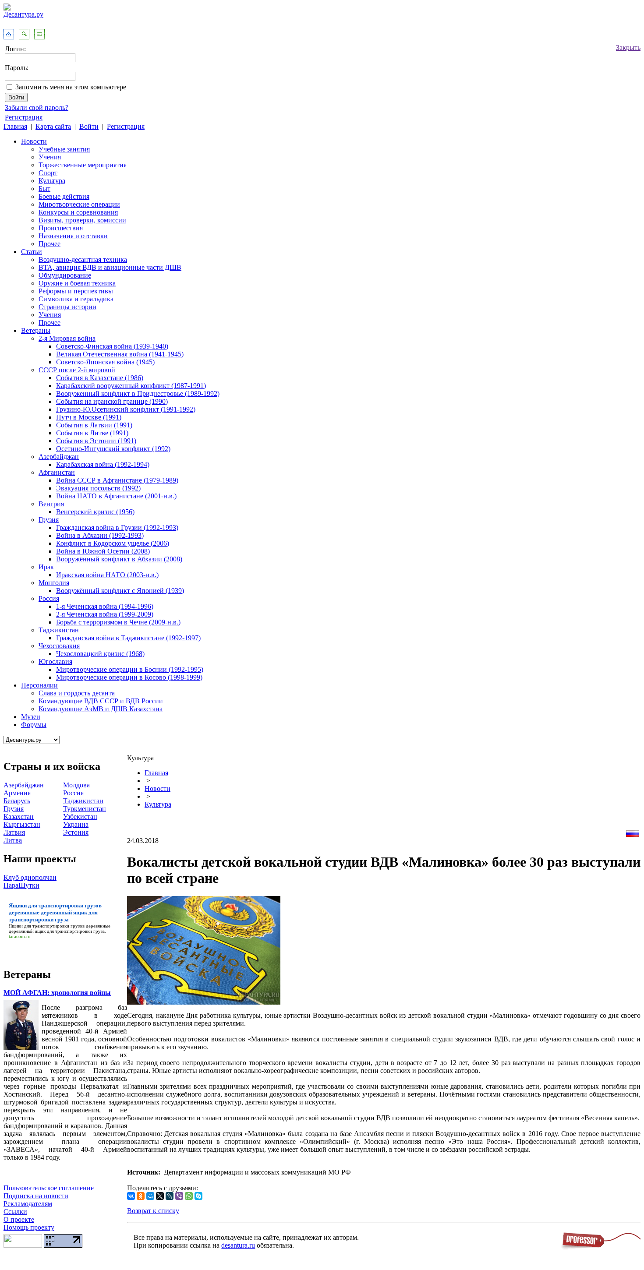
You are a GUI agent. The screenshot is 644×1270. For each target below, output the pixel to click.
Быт (44, 188)
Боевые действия (64, 196)
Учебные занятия (64, 149)
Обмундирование (65, 275)
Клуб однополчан (30, 877)
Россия (49, 598)
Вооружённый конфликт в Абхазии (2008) (119, 559)
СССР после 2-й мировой (77, 370)
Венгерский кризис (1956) (95, 511)
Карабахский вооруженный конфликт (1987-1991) (131, 385)
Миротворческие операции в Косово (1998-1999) (129, 677)
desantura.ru (238, 1245)
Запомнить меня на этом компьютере (70, 87)
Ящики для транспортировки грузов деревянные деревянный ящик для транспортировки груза (59, 928)
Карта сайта (53, 126)
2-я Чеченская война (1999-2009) (104, 614)
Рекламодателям (28, 1203)
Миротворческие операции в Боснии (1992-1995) (129, 669)
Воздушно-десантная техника (83, 259)
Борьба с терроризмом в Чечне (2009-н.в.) (118, 622)
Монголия (54, 582)
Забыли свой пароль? (36, 107)
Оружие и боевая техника (77, 283)
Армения (17, 793)
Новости (34, 141)
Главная (15, 126)
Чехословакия (59, 645)
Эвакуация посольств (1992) (98, 488)
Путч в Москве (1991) (88, 417)
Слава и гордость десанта (77, 693)
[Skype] (198, 1196)
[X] (160, 1196)
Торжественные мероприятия (83, 165)
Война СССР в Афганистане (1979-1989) (117, 480)
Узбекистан (80, 816)
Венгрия (51, 504)
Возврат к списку (153, 1210)
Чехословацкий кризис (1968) (100, 653)
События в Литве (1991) (92, 433)
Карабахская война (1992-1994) (102, 464)
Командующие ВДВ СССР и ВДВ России (101, 701)
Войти (89, 126)
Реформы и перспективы (76, 291)
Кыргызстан (22, 824)
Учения (50, 157)
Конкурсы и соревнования (78, 212)
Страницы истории (67, 306)
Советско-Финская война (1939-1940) (112, 346)
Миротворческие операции (79, 204)
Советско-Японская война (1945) (105, 362)
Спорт (48, 172)
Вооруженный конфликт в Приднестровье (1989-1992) (137, 393)
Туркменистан (84, 808)
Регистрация (23, 117)
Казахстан (19, 816)
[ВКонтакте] (131, 1196)
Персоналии (39, 685)
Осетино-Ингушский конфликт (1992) (113, 448)
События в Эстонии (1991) (96, 440)
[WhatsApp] (189, 1196)
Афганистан (57, 472)
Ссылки (15, 1211)
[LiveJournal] (169, 1196)
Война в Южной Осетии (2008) (103, 551)
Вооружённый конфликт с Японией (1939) (120, 590)
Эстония (75, 832)
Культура (52, 180)
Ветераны (35, 330)
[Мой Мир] (150, 1196)
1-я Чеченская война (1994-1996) (104, 606)
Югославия (55, 661)
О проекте (19, 1219)
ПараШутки (21, 885)
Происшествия (61, 228)
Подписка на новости (36, 1195)
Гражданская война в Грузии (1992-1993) (117, 527)
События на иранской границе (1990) (112, 401)
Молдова (76, 785)
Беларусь (17, 800)
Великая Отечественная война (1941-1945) (120, 354)
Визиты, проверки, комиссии (82, 220)
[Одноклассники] (141, 1196)
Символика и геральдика (76, 299)
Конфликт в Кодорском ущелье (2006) (112, 543)
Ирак (46, 567)
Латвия (14, 832)
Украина (75, 824)
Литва (13, 840)
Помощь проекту (29, 1227)
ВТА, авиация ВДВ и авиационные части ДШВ (110, 267)
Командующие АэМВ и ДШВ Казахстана (101, 709)
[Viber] (179, 1196)
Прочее (49, 243)
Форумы (33, 724)
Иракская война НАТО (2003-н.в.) (107, 575)
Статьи (31, 251)
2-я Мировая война (67, 338)
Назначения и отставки (73, 236)
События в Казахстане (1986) (99, 377)
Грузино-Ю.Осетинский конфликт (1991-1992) (125, 409)
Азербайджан (59, 456)
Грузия (49, 519)
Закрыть (628, 47)
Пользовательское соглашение (49, 1188)
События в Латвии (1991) (94, 425)
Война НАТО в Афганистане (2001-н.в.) (116, 496)
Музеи (30, 716)
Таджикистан (59, 630)
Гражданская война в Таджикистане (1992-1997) (128, 638)
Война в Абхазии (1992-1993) (100, 535)
